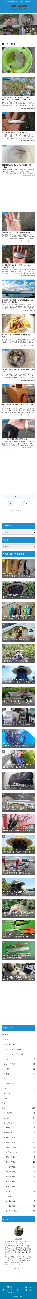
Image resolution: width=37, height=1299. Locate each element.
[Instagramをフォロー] (18, 1268)
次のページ (18, 496)
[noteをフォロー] (21, 1268)
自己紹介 (9, 1287)
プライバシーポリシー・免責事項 (9, 1291)
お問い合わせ (27, 1287)
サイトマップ (27, 1290)
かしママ (18, 1239)
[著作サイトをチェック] (15, 1268)
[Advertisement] (18, 193)
